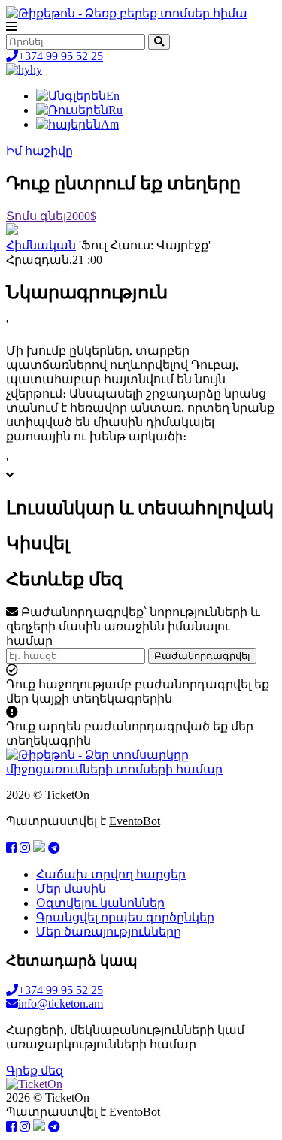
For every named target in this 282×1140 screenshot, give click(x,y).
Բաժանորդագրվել (202, 655)
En (113, 95)
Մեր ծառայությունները (108, 931)
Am (110, 124)
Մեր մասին (71, 888)
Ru (115, 110)
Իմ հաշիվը (39, 150)
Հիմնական (41, 245)
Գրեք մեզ (34, 1070)
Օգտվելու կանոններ (100, 903)
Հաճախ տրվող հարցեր (111, 874)
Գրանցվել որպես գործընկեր (125, 917)
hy (36, 69)
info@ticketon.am (60, 1003)
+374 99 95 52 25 (60, 56)
